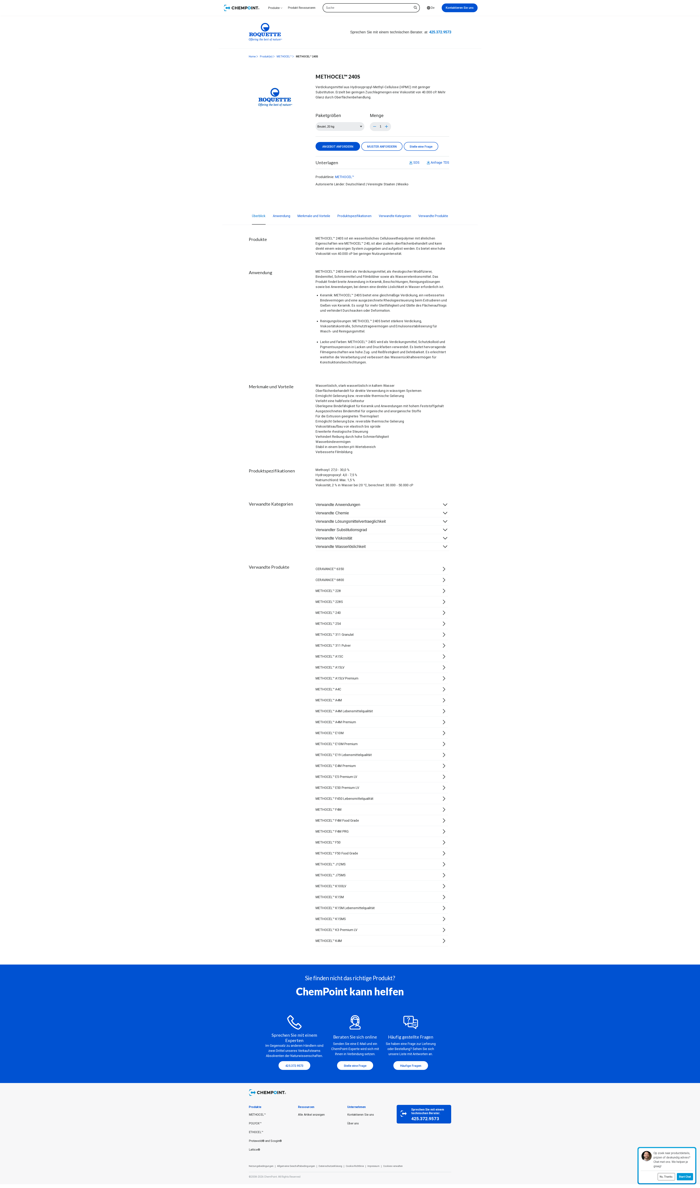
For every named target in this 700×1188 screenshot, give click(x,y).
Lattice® (254, 1149)
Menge (377, 115)
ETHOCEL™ (256, 1132)
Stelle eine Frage (421, 146)
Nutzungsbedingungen (261, 1166)
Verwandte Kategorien (395, 216)
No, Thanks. (666, 1176)
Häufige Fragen (410, 1066)
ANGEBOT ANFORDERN (337, 146)
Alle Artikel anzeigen (311, 1114)
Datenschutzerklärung (330, 1166)
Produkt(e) (266, 56)
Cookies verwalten (393, 1166)
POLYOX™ (255, 1123)
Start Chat (685, 1176)
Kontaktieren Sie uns (460, 7)
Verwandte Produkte (433, 216)
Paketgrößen (328, 115)
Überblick (259, 216)
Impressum (374, 1166)
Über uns (353, 1123)
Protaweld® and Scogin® (265, 1141)
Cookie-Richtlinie (355, 1166)
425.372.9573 (440, 32)
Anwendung (281, 216)
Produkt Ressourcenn (301, 7)
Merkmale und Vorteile (314, 216)
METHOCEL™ (284, 56)
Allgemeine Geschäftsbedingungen (296, 1166)
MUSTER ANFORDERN (382, 146)
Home (252, 56)
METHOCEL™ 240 (357, 243)
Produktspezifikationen (354, 216)
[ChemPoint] (268, 1096)
